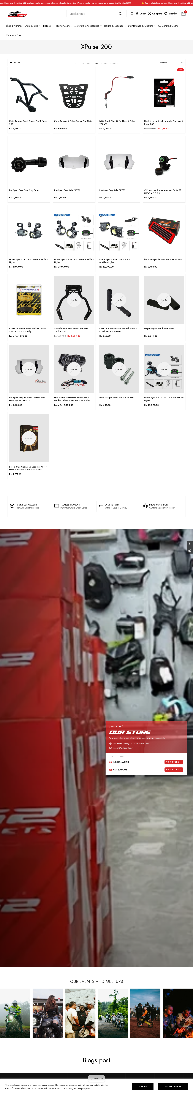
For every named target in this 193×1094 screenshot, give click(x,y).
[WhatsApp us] (190, 550)
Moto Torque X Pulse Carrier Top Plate (73, 121)
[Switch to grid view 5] (104, 62)
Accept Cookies (173, 1086)
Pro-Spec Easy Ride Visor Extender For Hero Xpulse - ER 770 (27, 399)
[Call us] (190, 544)
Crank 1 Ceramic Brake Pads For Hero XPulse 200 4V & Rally (27, 330)
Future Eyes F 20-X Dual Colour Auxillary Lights (114, 261)
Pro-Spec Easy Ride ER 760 (67, 190)
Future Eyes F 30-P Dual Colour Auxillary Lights (164, 399)
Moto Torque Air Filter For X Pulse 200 (163, 259)
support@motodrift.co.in (123, 747)
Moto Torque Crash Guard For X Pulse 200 (28, 123)
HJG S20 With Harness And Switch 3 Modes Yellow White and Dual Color (72, 399)
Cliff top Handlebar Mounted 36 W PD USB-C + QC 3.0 (163, 192)
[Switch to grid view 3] (88, 62)
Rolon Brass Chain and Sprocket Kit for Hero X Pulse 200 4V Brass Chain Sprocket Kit (27, 468)
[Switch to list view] (77, 62)
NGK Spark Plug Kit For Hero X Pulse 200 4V (117, 123)
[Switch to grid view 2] (82, 62)
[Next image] (45, 92)
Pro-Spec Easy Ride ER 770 (112, 190)
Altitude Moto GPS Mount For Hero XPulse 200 (71, 330)
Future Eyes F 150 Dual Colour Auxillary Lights (28, 261)
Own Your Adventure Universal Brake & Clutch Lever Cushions (118, 330)
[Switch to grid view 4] (96, 62)
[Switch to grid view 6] (114, 62)
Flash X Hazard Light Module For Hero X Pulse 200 (163, 123)
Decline (143, 1086)
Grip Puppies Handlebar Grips (159, 328)
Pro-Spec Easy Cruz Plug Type (23, 190)
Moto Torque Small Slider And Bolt (116, 397)
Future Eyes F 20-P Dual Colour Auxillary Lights (74, 261)
